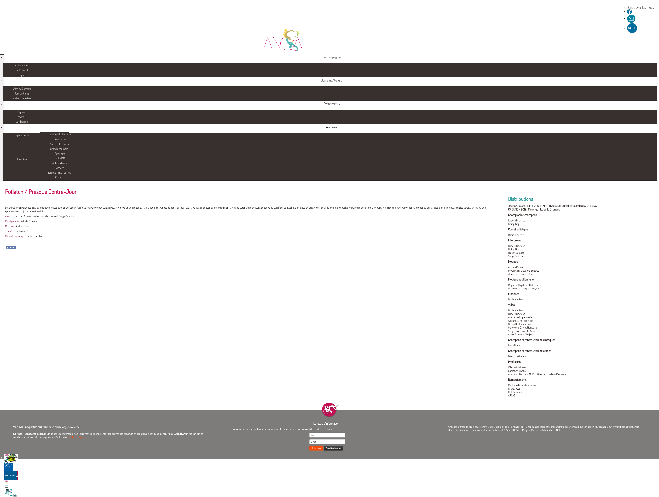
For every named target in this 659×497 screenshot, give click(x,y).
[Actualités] (632, 28)
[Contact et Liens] (631, 18)
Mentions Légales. (77, 437)
